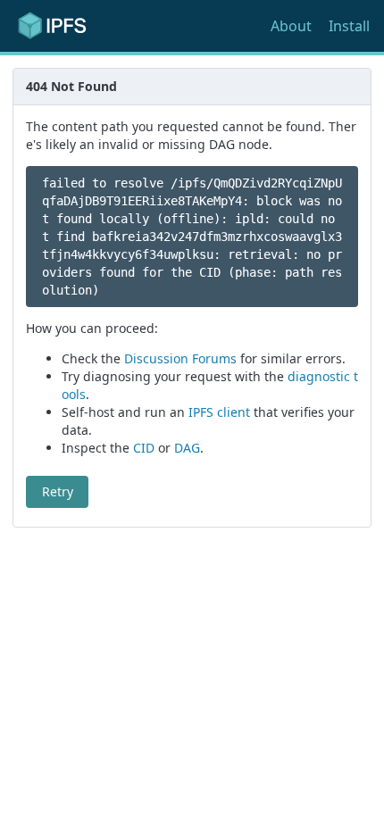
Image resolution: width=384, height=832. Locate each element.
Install (349, 26)
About (291, 26)
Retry (57, 491)
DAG (187, 447)
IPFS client (219, 412)
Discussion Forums (180, 358)
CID (143, 447)
